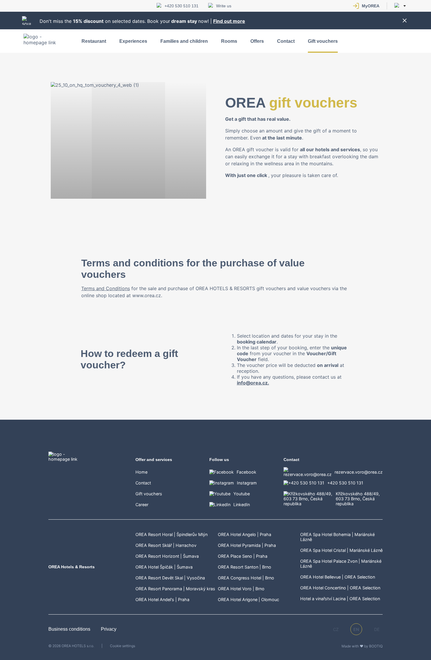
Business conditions (69, 629)
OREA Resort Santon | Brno (244, 566)
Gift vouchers (323, 41)
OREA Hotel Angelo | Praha (244, 534)
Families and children (184, 41)
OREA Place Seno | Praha (242, 556)
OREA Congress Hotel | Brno (246, 577)
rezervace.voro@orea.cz (359, 472)
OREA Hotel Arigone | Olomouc (248, 599)
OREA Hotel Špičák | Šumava (164, 566)
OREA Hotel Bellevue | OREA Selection (337, 576)
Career (141, 504)
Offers (257, 41)
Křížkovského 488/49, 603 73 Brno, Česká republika (358, 498)
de (377, 629)
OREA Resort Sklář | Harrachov (165, 545)
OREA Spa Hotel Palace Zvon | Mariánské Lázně (340, 564)
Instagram (247, 482)
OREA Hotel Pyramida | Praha (247, 545)
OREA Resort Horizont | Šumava (167, 556)
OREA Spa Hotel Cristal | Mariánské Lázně (341, 550)
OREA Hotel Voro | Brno (241, 588)
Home (141, 472)
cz (336, 629)
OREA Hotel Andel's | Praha (162, 599)
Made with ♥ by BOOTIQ (362, 646)
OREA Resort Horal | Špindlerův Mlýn (171, 534)
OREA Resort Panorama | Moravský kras (175, 588)
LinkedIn (241, 504)
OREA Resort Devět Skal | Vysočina (170, 577)
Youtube (241, 493)
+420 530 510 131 (181, 6)
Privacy (108, 629)
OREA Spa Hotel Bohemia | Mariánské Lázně (337, 537)
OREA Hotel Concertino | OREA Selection (340, 587)
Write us (223, 6)
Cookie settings (122, 646)
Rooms (229, 41)
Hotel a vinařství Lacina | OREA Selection (340, 598)
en (356, 629)
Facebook (246, 472)
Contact (286, 41)
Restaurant (94, 41)
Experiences (133, 41)
